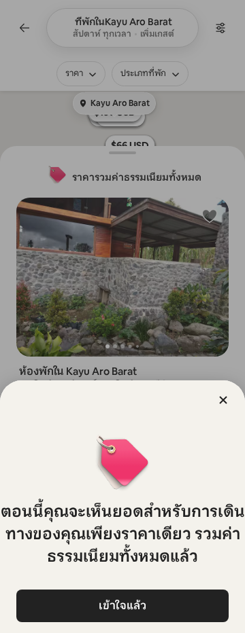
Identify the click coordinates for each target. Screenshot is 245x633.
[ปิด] (223, 400)
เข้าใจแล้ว (122, 605)
